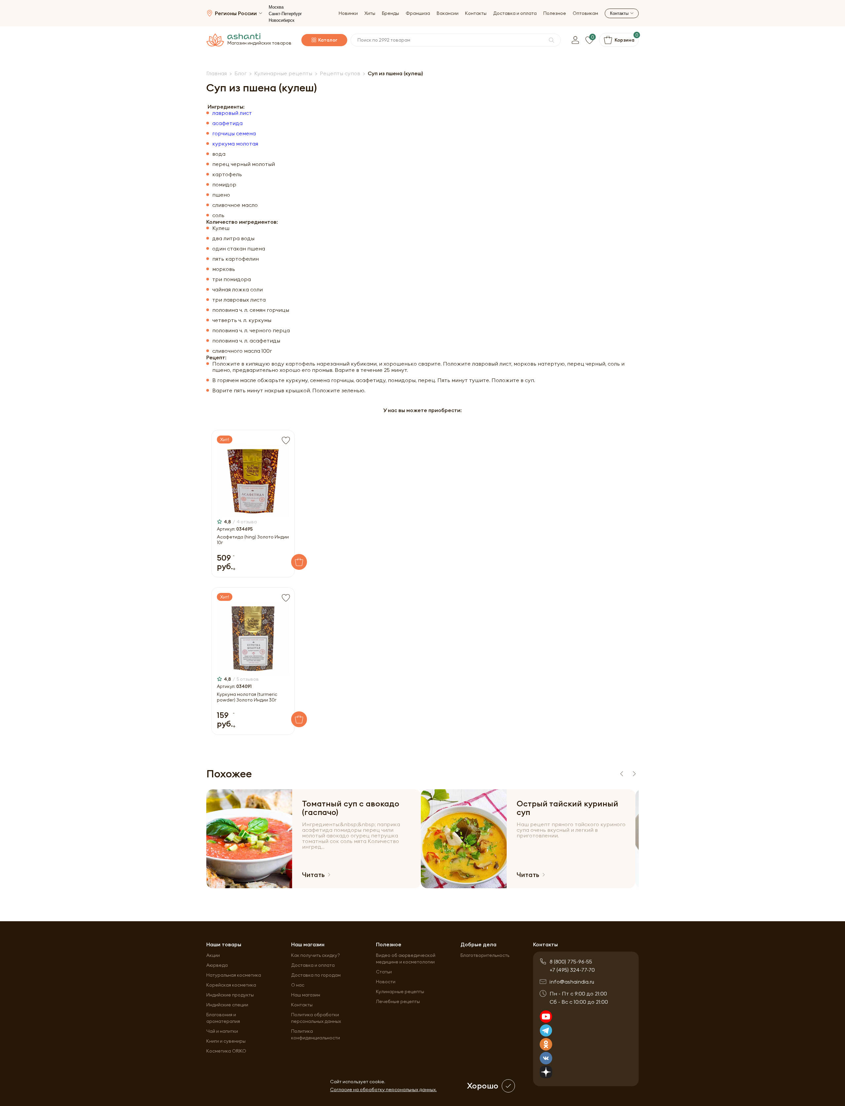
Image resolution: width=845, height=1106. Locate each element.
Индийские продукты (230, 995)
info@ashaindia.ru (572, 981)
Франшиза (418, 13)
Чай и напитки (222, 1031)
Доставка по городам (316, 975)
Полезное (554, 13)
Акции (213, 955)
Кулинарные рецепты (400, 991)
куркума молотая (235, 144)
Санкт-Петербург (285, 13)
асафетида (227, 123)
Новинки (348, 13)
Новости (385, 982)
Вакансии (447, 13)
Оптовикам (585, 13)
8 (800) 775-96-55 (571, 961)
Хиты (369, 13)
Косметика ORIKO (226, 1051)
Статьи (384, 972)
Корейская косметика (231, 985)
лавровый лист (232, 113)
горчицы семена (234, 133)
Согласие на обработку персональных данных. (383, 1089)
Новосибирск (281, 20)
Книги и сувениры (226, 1041)
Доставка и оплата (515, 13)
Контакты (476, 13)
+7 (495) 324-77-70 (572, 969)
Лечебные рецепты (398, 1001)
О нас (297, 985)
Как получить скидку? (315, 955)
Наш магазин (305, 995)
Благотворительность (484, 955)
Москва (276, 7)
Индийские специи (227, 1005)
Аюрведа (217, 965)
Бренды (390, 13)
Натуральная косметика (233, 975)
